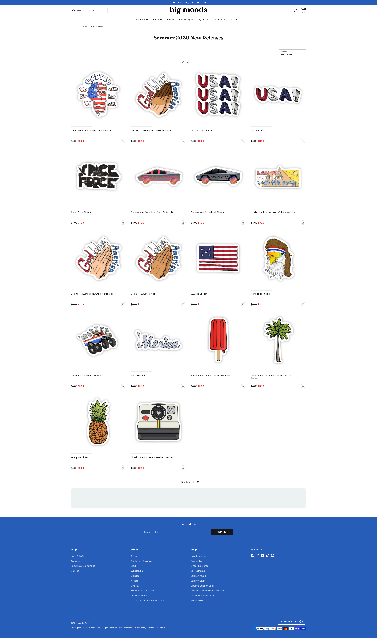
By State (203, 19)
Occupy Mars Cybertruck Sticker (207, 212)
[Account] (296, 10)
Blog (133, 566)
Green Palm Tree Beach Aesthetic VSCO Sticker (271, 377)
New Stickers (198, 556)
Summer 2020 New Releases (92, 26)
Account (76, 561)
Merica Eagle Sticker (261, 293)
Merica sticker (138, 375)
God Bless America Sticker (144, 293)
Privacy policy (140, 628)
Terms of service (125, 628)
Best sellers (197, 561)
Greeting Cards (162, 19)
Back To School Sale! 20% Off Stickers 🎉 (188, 2)
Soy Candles (198, 571)
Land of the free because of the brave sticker (274, 212)
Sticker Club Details (156, 628)
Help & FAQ (77, 556)
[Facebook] (252, 555)
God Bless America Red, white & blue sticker (93, 293)
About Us (235, 19)
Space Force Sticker (81, 212)
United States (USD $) (290, 621)
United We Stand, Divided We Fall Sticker (91, 130)
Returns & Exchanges (83, 566)
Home (73, 26)
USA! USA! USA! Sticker (202, 130)
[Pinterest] (272, 555)
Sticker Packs (198, 576)
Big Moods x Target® (202, 595)
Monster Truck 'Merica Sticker (86, 375)
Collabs (135, 576)
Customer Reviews (141, 561)
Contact (75, 571)
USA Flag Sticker (199, 293)
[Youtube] (262, 555)
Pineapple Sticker (79, 457)
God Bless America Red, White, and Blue (151, 130)
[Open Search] (74, 10)
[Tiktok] (267, 555)
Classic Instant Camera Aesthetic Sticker (152, 457)
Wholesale (219, 19)
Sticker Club (198, 581)
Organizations (139, 595)
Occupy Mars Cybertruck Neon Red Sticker (152, 212)
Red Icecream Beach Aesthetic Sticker (210, 375)
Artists (134, 581)
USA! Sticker (257, 130)
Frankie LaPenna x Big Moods (207, 590)
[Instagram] (257, 555)
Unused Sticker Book (202, 586)
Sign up (221, 532)
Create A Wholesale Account (147, 600)
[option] (188, 2)
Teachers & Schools (142, 590)
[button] (303, 10)
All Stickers (139, 19)
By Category (186, 19)
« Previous (184, 482)
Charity (135, 586)
